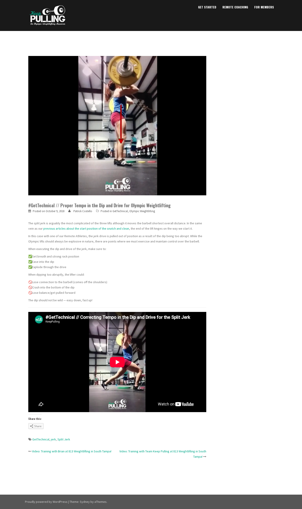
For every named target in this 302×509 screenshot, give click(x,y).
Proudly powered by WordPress (46, 502)
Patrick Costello (82, 211)
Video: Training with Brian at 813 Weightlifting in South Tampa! (71, 451)
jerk (53, 439)
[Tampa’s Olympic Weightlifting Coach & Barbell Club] (47, 15)
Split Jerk (63, 439)
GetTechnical (120, 211)
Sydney (85, 502)
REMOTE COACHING (235, 7)
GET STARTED (207, 7)
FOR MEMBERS (264, 7)
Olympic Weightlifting (142, 211)
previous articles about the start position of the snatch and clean (86, 228)
